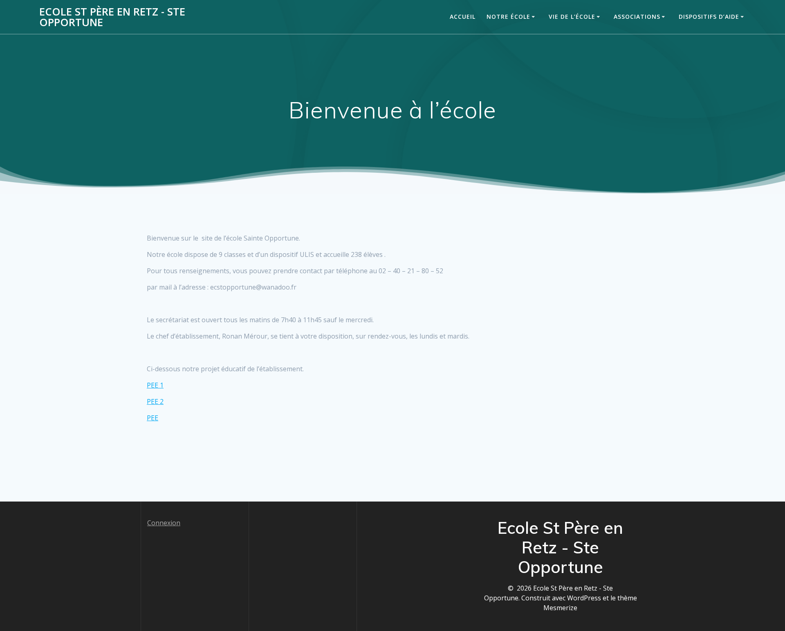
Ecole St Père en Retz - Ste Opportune (112, 17)
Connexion (163, 522)
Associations (637, 16)
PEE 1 (155, 385)
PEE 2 (155, 401)
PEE (152, 417)
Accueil (462, 16)
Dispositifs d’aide (709, 16)
